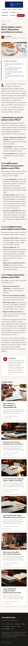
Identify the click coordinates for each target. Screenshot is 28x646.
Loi (18, 12)
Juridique (13, 12)
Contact (20, 15)
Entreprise (5, 12)
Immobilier (5, 15)
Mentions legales (5, 628)
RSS (12, 628)
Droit (20, 9)
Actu (9, 9)
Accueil (4, 9)
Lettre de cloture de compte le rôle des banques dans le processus (12, 590)
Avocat (15, 9)
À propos (12, 15)
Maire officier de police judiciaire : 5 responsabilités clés (9, 405)
